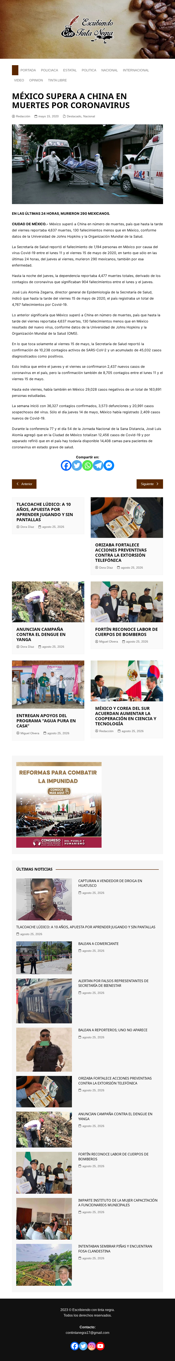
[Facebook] (66, 465)
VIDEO (19, 80)
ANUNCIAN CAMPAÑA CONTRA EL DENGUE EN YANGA (41, 634)
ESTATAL (70, 70)
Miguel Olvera (108, 641)
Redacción (23, 116)
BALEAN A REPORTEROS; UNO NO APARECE (112, 1030)
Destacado (74, 116)
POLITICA (89, 70)
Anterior (26, 484)
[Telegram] (98, 465)
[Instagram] (92, 1346)
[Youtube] (100, 1346)
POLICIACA (49, 70)
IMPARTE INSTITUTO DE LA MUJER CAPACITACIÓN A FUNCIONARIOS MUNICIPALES (118, 1202)
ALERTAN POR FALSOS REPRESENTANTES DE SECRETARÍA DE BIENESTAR (113, 983)
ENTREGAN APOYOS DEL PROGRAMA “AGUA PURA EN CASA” (46, 721)
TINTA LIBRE (57, 80)
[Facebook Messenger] (109, 465)
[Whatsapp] (87, 465)
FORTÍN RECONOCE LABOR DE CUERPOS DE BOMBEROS (126, 631)
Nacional (89, 116)
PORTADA (28, 70)
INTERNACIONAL (136, 70)
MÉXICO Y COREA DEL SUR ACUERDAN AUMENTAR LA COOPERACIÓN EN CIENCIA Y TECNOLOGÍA (125, 716)
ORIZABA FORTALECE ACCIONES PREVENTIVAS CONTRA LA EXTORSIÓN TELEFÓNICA (121, 552)
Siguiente (147, 484)
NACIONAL (109, 70)
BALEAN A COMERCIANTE (98, 943)
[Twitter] (76, 465)
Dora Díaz (27, 526)
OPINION (36, 80)
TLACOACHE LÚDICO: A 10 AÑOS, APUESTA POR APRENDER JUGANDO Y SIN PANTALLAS (44, 511)
